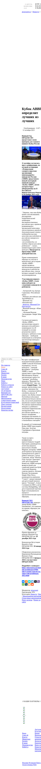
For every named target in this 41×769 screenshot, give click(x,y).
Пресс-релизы (6, 404)
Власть (3, 371)
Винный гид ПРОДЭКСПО (6, 393)
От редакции (6, 391)
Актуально (5, 389)
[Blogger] (29, 584)
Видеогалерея (6, 406)
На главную (5, 365)
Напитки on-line (7, 410)
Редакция (32, 763)
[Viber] (38, 581)
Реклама (25, 763)
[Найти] (2, 361)
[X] (35, 581)
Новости (34, 594)
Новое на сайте (7, 387)
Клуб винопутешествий (10, 402)
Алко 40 (4, 369)
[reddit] (32, 584)
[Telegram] (32, 581)
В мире (4, 377)
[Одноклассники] (26, 581)
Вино (3, 367)
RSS (35, 765)
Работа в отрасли (7, 385)
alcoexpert (34, 590)
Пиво (3, 381)
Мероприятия (6, 398)
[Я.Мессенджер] (29, 581)
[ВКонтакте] (23, 581)
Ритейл (4, 375)
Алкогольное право (8, 400)
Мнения (4, 396)
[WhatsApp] (23, 584)
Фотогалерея (6, 408)
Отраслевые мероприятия (31, 598)
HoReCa (4, 383)
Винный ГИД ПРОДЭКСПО (27, 501)
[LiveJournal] (26, 584)
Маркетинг (5, 373)
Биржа (37, 733)
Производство (6, 379)
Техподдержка (27, 765)
